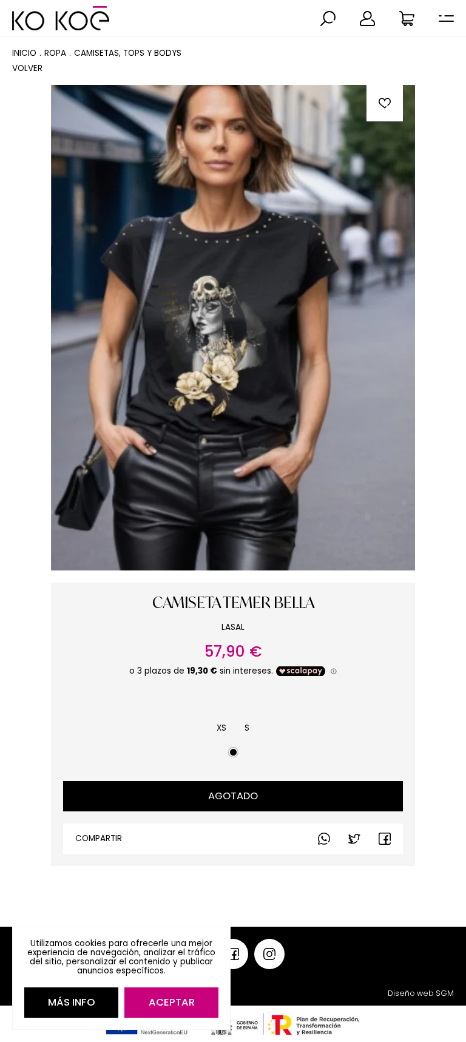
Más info (71, 1002)
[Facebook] (354, 839)
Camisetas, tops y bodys (127, 53)
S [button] (247, 727)
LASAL (233, 627)
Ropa (55, 53)
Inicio (24, 53)
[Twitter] (385, 839)
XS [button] (221, 727)
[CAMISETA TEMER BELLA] (233, 327)
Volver (27, 68)
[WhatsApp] (324, 839)
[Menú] (446, 18)
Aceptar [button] (172, 1002)
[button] (328, 18)
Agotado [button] (233, 796)
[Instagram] (269, 954)
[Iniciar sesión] (367, 18)
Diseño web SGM (421, 993)
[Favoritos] (384, 103)
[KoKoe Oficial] (60, 18)
